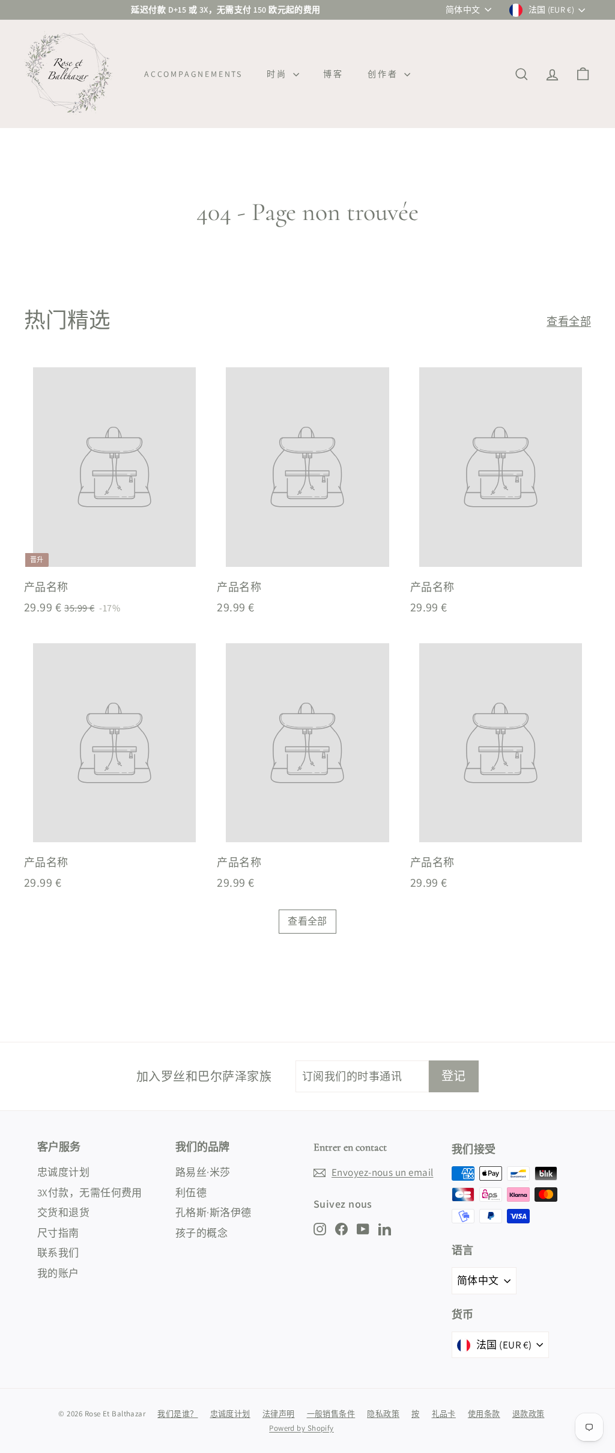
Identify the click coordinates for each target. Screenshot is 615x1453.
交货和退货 (63, 1212)
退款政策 (528, 1414)
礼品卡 (444, 1414)
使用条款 (484, 1414)
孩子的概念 (201, 1233)
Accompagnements (193, 74)
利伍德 (191, 1192)
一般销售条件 (331, 1414)
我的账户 (58, 1273)
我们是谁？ (177, 1414)
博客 (333, 74)
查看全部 (569, 321)
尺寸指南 (58, 1233)
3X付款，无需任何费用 (89, 1192)
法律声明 (278, 1414)
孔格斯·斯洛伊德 (213, 1212)
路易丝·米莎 (203, 1172)
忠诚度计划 (63, 1172)
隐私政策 (383, 1414)
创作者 (384, 74)
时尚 (278, 74)
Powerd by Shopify (301, 1428)
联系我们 (58, 1252)
